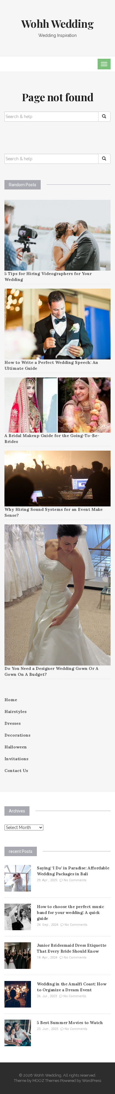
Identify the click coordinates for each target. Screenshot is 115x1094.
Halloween (15, 747)
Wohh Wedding (57, 23)
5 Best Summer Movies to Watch (70, 1022)
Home (10, 699)
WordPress (91, 1080)
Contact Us (16, 770)
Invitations (16, 758)
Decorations (17, 735)
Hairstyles (15, 711)
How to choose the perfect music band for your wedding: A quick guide (70, 912)
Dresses (12, 723)
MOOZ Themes (45, 1080)
